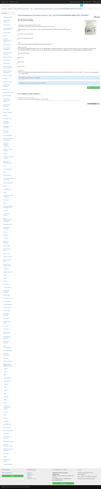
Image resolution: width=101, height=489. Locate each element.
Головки (5, 78)
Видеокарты (6, 421)
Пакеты (5, 203)
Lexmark (5, 384)
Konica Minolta (7, 378)
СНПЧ (4, 281)
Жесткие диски (7, 427)
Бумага (5, 35)
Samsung (5, 396)
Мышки (5, 456)
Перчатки (5, 210)
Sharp (5, 399)
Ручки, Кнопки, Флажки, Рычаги (7, 264)
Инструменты (6, 109)
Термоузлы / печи (7, 298)
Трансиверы (6, 318)
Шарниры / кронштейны (6, 354)
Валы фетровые (7, 60)
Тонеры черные (7, 310)
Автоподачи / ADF (7, 17)
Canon (5, 371)
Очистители (6, 200)
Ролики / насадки (7, 256)
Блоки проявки (6, 32)
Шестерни (5, 358)
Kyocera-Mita (6, 381)
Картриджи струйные (6, 131)
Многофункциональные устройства (9, 179)
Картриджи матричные (6, 122)
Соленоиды (6, 284)
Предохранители (7, 224)
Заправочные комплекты (6, 105)
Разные (5, 412)
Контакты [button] (64, 483)
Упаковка (5, 326)
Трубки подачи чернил (6, 322)
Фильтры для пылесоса (6, 332)
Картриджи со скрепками (6, 126)
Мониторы (5, 453)
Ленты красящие (7, 169)
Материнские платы (8, 441)
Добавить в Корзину (94, 87)
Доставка (29, 472)
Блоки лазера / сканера (7, 21)
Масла (5, 172)
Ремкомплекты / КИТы (7, 249)
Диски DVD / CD (7, 424)
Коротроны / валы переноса (7, 149)
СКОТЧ (5, 275)
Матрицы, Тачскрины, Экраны (8, 445)
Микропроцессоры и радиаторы (8, 449)
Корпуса (5, 153)
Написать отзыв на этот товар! (26, 97)
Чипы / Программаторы (7, 346)
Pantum (5, 390)
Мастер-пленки (7, 175)
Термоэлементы (7, 301)
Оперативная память (6, 460)
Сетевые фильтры (7, 272)
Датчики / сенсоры (7, 81)
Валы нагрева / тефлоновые (7, 48)
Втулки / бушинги (7, 75)
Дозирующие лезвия (8, 92)
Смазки (5, 278)
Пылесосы (5, 238)
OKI (4, 387)
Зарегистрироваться (7, 472)
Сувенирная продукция (6, 291)
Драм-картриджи (7, 95)
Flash (4, 415)
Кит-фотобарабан (7, 135)
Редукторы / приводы (6, 241)
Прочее (5, 232)
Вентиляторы (6, 63)
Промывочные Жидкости (6, 228)
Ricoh (5, 393)
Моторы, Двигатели (8, 183)
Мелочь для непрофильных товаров (7, 407)
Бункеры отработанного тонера (7, 40)
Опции (5, 192)
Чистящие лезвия (7, 350)
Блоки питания (7, 25)
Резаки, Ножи (6, 246)
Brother (5, 368)
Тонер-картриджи (7, 304)
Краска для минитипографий (7, 162)
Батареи (5, 418)
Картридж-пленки (7, 118)
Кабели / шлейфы (7, 112)
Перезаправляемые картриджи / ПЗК (8, 206)
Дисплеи (5, 89)
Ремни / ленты (6, 253)
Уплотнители (6, 329)
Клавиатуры (6, 433)
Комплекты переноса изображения (6, 144)
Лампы (5, 166)
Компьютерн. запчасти (6, 437)
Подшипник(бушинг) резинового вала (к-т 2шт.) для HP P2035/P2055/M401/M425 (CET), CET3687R (63, 100)
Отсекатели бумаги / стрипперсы (8, 195)
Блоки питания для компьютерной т (8, 28)
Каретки (5, 115)
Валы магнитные (7, 45)
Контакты (29, 477)
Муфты (5, 186)
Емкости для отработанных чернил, (6, 100)
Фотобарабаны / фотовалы (7, 337)
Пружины (5, 235)
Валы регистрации (7, 57)
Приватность (30, 474)
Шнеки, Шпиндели (7, 361)
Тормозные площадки (6, 314)
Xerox (5, 402)
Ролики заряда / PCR (7, 260)
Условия (29, 475)
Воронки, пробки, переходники (7, 71)
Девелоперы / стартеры (6, 85)
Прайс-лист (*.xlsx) (31, 478)
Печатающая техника (6, 214)
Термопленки (6, 295)
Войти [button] (13, 476)
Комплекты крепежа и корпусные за (8, 139)
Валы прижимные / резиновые (8, 53)
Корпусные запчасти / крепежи (8, 157)
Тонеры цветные (7, 307)
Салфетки (5, 269)
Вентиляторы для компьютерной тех (7, 67)
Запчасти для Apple (8, 430)
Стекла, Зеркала (7, 287)
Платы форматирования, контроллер (7, 219)
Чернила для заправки (6, 341)
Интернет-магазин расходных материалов (20, 486)
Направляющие (7, 189)
